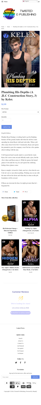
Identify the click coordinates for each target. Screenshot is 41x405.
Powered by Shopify (31, 391)
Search (20, 338)
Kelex (8, 26)
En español (20, 348)
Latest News (21, 328)
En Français (20, 351)
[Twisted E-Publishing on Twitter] (16, 363)
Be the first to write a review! (20, 313)
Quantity (4, 117)
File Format (4, 109)
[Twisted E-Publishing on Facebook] (20, 363)
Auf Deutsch (20, 346)
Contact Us (20, 343)
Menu (5, 2)
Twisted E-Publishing (20, 391)
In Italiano (20, 353)
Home (2, 26)
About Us (20, 341)
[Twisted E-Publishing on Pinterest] (25, 363)
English (26, 1)
